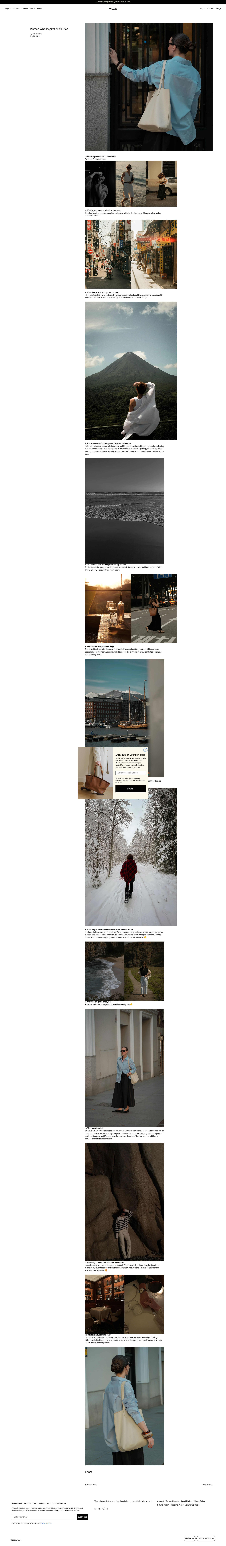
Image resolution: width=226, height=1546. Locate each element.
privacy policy (123, 780)
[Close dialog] (145, 749)
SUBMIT (130, 789)
